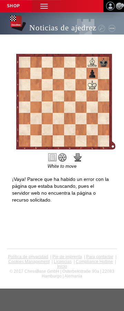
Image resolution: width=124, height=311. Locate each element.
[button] (44, 6)
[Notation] (52, 157)
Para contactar (99, 256)
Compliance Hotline (94, 261)
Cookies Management (29, 261)
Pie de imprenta (67, 256)
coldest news (62, 281)
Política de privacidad (28, 256)
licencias (63, 261)
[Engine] (62, 157)
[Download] (78, 157)
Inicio (62, 266)
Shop (13, 5)
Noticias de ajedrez (62, 27)
